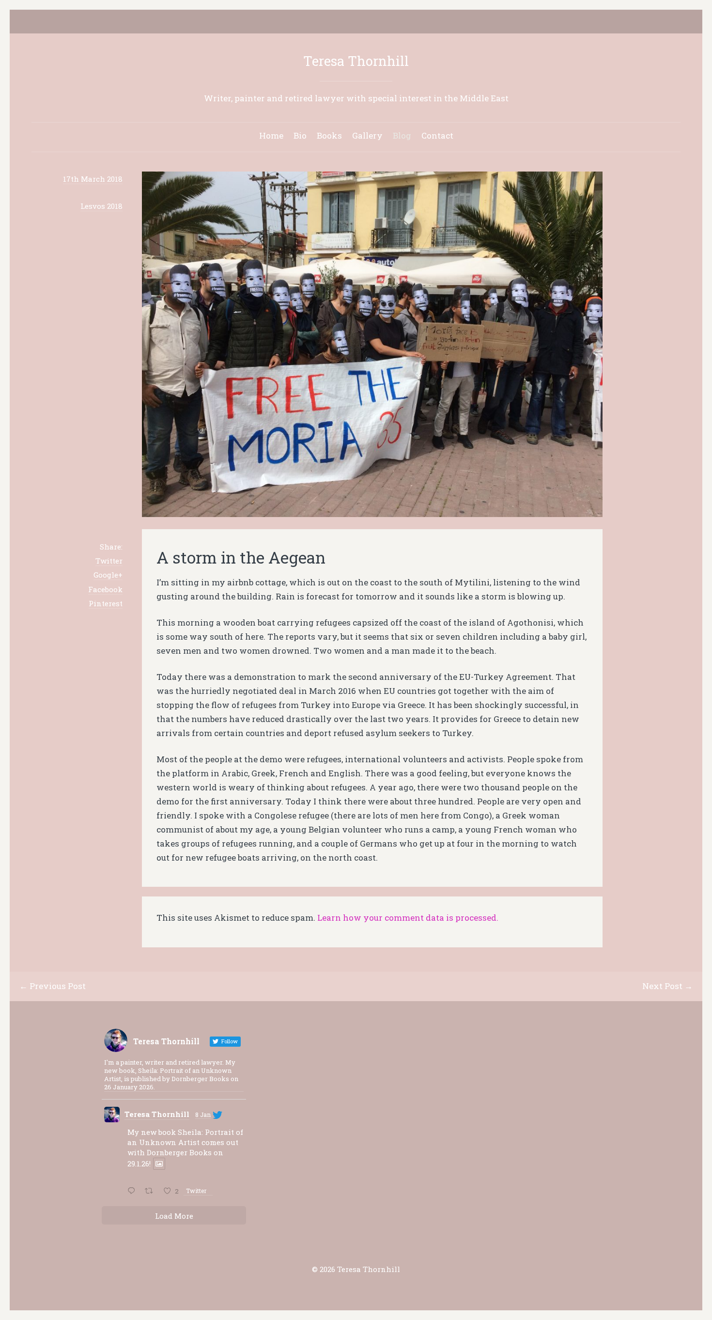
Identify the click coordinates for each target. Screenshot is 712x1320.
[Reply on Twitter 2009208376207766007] (133, 1191)
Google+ (108, 575)
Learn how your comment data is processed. (407, 917)
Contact (437, 135)
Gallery (367, 135)
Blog (402, 135)
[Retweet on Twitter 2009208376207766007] (151, 1191)
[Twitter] (341, 22)
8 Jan (203, 1114)
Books (329, 135)
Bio (300, 135)
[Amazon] (371, 22)
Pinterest (106, 603)
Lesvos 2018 (101, 206)
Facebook (105, 589)
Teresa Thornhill (356, 60)
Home (271, 135)
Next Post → (667, 985)
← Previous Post (52, 985)
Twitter (109, 561)
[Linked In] (356, 22)
